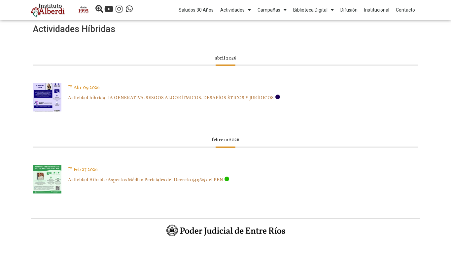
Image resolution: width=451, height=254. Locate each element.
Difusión (349, 10)
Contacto (405, 10)
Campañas (269, 10)
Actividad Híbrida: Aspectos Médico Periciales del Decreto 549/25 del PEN (145, 180)
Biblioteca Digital (310, 10)
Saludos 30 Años (196, 10)
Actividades (232, 10)
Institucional (376, 10)
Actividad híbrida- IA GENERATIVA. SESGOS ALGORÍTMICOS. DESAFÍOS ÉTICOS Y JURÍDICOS (171, 98)
